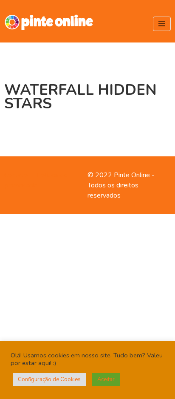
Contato (16, 175)
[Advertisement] (87, 305)
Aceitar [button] (106, 379)
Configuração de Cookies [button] (49, 379)
